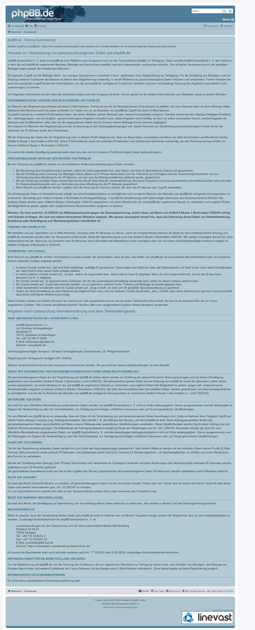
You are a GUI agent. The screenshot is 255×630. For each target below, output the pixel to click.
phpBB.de (134, 604)
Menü (226, 19)
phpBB (110, 600)
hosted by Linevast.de (223, 610)
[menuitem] (29, 26)
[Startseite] (37, 14)
